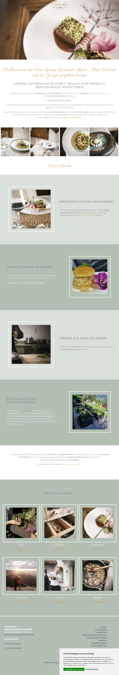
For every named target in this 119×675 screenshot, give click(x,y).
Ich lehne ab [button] (79, 669)
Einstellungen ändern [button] (92, 669)
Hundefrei (101, 632)
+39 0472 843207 (13, 644)
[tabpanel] (15, 142)
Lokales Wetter (98, 646)
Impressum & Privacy (52, 662)
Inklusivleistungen (96, 638)
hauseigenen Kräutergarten (70, 117)
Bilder (103, 627)
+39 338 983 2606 (13, 648)
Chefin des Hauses (99, 93)
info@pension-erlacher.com (19, 635)
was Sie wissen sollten (71, 464)
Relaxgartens (27, 411)
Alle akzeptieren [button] (69, 669)
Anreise (103, 640)
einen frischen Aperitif (85, 215)
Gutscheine (101, 630)
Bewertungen (99, 643)
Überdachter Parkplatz (94, 635)
